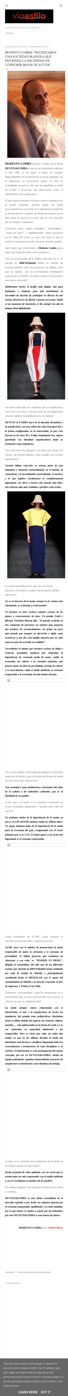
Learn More (28, 1392)
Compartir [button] (10, 1272)
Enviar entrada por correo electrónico (34, 1272)
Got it (46, 1392)
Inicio (10, 33)
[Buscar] (61, 5)
